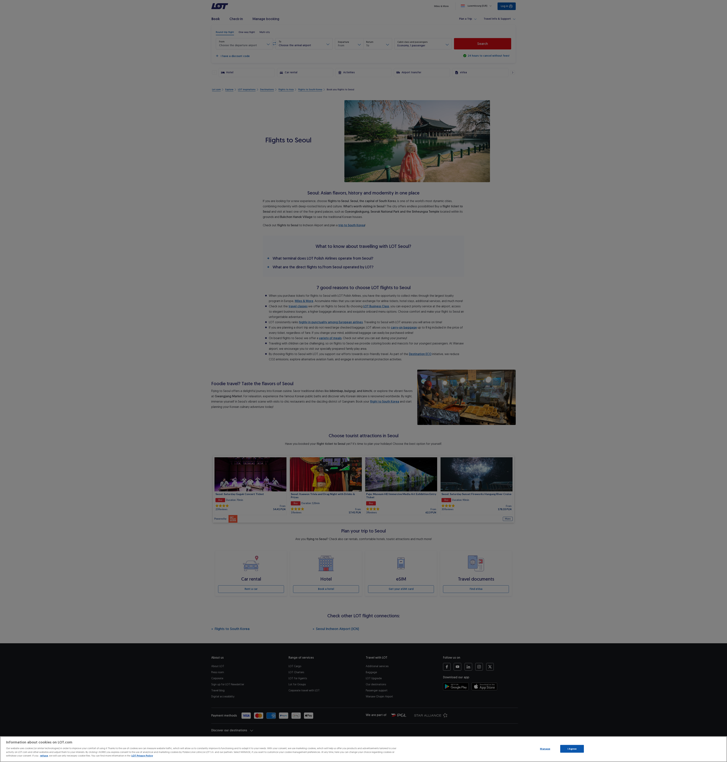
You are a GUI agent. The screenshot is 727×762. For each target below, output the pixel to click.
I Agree (572, 748)
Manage (545, 748)
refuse (44, 755)
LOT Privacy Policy (142, 755)
